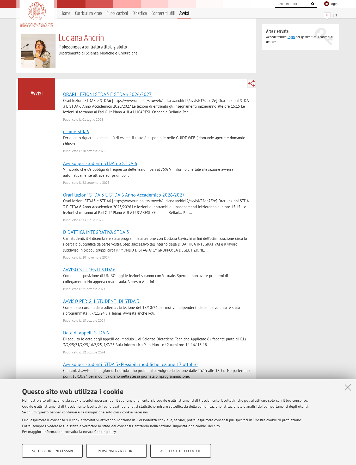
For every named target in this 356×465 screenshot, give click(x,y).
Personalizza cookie (117, 451)
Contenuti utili (163, 13)
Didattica (140, 13)
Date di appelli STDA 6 (86, 332)
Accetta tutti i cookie (180, 451)
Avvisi (184, 13)
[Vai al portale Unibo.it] (36, 15)
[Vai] (313, 4)
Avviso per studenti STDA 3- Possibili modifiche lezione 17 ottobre (130, 364)
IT (327, 15)
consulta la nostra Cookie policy (90, 431)
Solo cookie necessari (52, 451)
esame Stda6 (76, 131)
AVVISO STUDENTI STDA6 (89, 269)
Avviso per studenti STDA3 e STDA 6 (100, 163)
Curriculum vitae (88, 13)
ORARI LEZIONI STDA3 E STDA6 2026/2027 (107, 94)
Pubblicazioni (117, 13)
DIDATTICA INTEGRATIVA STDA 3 (96, 232)
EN (335, 15)
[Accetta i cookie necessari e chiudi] (348, 387)
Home (65, 13)
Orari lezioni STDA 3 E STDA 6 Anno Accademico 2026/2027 (124, 195)
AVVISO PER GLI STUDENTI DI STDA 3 (101, 301)
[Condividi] (251, 83)
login (291, 37)
